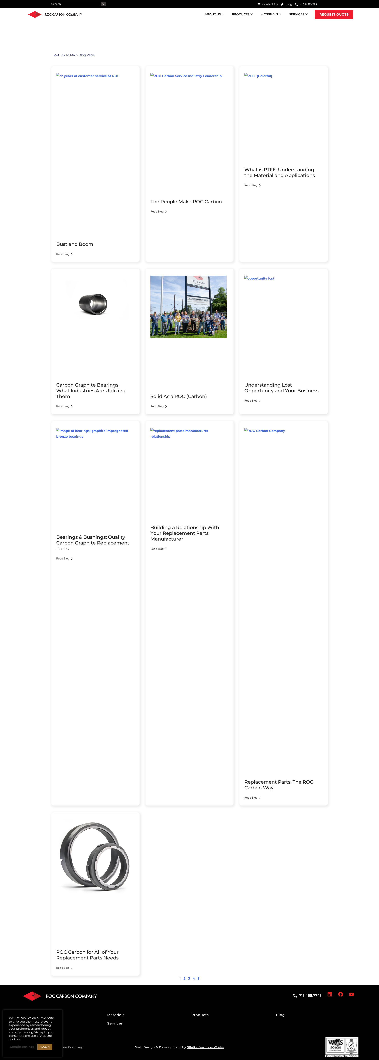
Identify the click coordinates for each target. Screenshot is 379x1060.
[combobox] (75, 4)
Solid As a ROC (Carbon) (178, 396)
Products (240, 14)
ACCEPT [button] (45, 1046)
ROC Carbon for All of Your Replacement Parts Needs (87, 955)
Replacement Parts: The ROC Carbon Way (278, 785)
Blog (288, 4)
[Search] (103, 4)
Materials (269, 14)
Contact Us (270, 4)
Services (296, 14)
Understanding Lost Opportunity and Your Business (281, 387)
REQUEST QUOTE (334, 14)
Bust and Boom (74, 244)
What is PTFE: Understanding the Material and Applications (279, 172)
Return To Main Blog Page (73, 55)
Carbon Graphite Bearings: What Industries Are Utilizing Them (91, 390)
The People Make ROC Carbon (186, 201)
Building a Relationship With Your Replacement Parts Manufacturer (184, 533)
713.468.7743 (308, 4)
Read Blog (63, 254)
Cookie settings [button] (22, 1047)
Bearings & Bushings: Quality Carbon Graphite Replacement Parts (92, 542)
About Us (213, 14)
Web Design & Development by (179, 1047)
